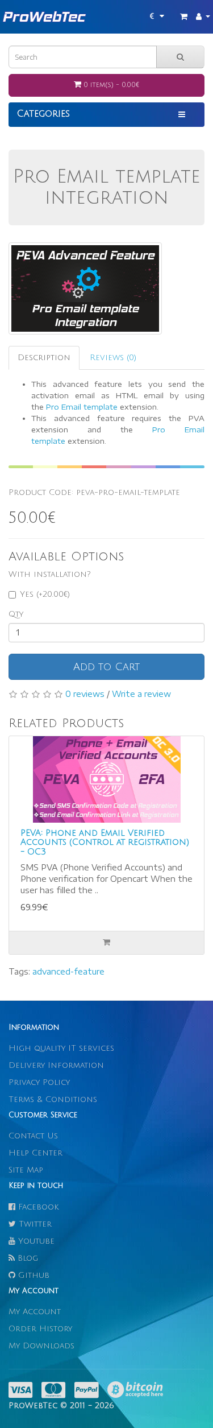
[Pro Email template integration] (85, 288)
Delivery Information (56, 1065)
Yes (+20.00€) (45, 594)
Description (44, 357)
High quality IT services (61, 1048)
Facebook (37, 1207)
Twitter (34, 1224)
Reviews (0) (113, 357)
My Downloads (41, 1346)
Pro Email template (82, 406)
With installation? (50, 574)
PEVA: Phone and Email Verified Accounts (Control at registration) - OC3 (104, 842)
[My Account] (203, 17)
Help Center (35, 1153)
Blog (26, 1258)
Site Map (26, 1170)
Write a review (141, 694)
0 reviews (85, 694)
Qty (16, 614)
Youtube (35, 1241)
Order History (40, 1328)
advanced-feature (68, 971)
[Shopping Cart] (183, 17)
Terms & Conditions (53, 1099)
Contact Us (33, 1136)
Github (32, 1275)
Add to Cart (106, 666)
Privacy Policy (39, 1082)
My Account (35, 1311)
